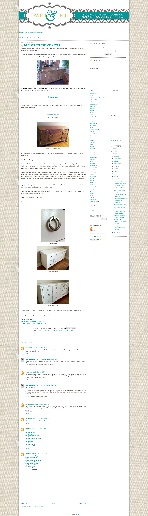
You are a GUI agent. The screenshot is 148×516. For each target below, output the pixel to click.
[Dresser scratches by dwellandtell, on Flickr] (53, 114)
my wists (113, 140)
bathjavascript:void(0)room (96, 97)
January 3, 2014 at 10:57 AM (40, 418)
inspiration (92, 157)
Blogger (79, 515)
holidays (92, 148)
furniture (60, 330)
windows (92, 208)
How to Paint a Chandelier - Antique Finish (33, 321)
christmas (92, 117)
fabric (91, 136)
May (115, 173)
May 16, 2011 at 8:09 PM (48, 385)
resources (92, 193)
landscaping (93, 159)
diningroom (93, 125)
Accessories (93, 93)
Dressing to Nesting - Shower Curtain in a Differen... (119, 227)
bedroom (92, 102)
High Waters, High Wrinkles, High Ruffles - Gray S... (120, 221)
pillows (92, 184)
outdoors (92, 178)
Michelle (28, 347)
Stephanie (28, 404)
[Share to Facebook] (73, 328)
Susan (27, 372)
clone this (118, 140)
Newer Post (24, 503)
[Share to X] (71, 328)
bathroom (92, 100)
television (92, 199)
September (116, 163)
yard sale (92, 210)
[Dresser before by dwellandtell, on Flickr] (53, 97)
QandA (92, 191)
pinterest (92, 187)
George (92, 142)
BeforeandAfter (45, 330)
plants (91, 189)
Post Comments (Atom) (36, 507)
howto (91, 153)
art (90, 95)
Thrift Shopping (94, 201)
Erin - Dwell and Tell (31, 359)
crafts (91, 119)
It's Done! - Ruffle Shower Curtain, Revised (33, 323)
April (115, 176)
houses (91, 150)
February (116, 232)
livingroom (92, 165)
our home (92, 176)
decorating (92, 123)
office (91, 174)
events (91, 134)
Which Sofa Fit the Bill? (119, 187)
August (116, 166)
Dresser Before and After (120, 204)
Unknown (28, 428)
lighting (92, 163)
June (115, 171)
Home (53, 503)
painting (92, 182)
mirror (91, 170)
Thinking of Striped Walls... (120, 181)
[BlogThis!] (69, 328)
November (116, 158)
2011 (114, 154)
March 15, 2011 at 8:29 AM (39, 347)
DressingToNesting (94, 129)
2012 (114, 151)
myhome (92, 172)
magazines (92, 167)
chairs (91, 114)
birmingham (93, 106)
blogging (92, 110)
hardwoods (92, 146)
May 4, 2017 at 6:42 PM (39, 428)
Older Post (82, 503)
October (116, 161)
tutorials (69, 330)
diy (54, 330)
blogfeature (92, 108)
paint (91, 180)
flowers (92, 138)
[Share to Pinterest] (75, 328)
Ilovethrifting (93, 155)
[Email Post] (64, 328)
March (115, 179)
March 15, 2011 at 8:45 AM (49, 359)
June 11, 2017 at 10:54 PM (40, 453)
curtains (92, 121)
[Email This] (67, 328)
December (116, 156)
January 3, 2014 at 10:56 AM (40, 404)
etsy (91, 131)
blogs (91, 112)
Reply (27, 353)
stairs (91, 197)
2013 (114, 149)
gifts (91, 144)
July (115, 168)
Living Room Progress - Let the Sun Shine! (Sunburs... (120, 200)
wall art (92, 206)
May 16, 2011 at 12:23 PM (37, 372)
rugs (91, 195)
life (91, 161)
